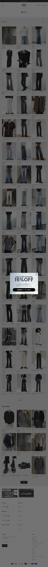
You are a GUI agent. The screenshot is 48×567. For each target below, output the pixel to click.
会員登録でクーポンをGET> (24, 290)
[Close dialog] (36, 274)
